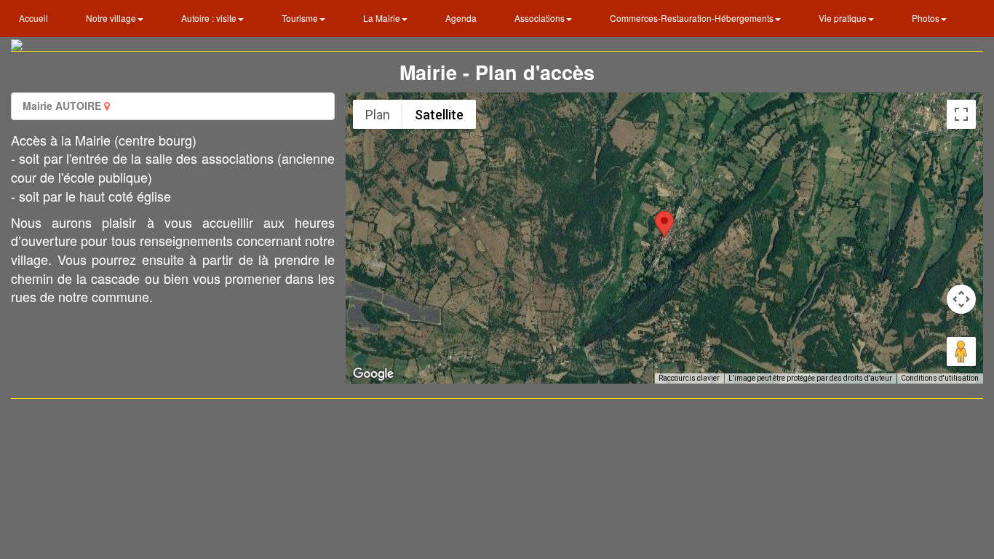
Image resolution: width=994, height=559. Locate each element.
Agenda (461, 18)
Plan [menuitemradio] (377, 114)
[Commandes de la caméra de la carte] (961, 299)
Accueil (33, 18)
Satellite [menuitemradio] (439, 114)
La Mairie (382, 18)
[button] (664, 224)
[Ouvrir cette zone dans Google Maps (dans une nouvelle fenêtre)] (373, 374)
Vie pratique (844, 18)
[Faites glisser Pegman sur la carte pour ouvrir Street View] (961, 351)
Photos (927, 18)
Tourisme (301, 18)
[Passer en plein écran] (961, 114)
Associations (540, 18)
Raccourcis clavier (689, 378)
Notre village (112, 18)
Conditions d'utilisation (940, 378)
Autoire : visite (210, 18)
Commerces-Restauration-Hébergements (693, 18)
